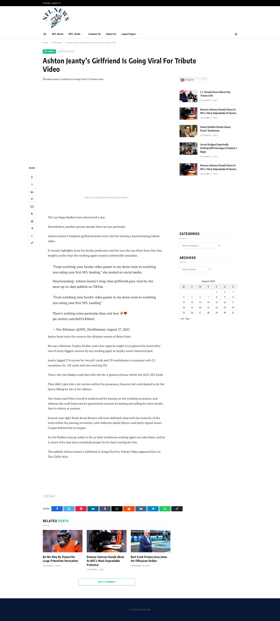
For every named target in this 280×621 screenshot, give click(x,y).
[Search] (235, 34)
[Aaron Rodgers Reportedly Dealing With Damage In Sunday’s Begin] (188, 148)
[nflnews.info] (56, 18)
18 (184, 307)
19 (192, 307)
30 (225, 312)
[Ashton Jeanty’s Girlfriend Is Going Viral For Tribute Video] (106, 119)
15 (217, 302)
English (189, 79)
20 (200, 307)
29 (217, 312)
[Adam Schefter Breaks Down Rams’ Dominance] (188, 131)
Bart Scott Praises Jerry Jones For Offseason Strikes (149, 559)
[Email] (32, 206)
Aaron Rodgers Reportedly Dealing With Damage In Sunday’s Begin (218, 148)
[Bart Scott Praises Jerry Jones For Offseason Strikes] (150, 541)
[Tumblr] (32, 213)
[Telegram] (32, 228)
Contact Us (94, 34)
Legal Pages (129, 34)
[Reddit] (32, 221)
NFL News (58, 34)
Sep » (188, 318)
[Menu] (45, 34)
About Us (111, 34)
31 (233, 312)
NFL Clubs (74, 34)
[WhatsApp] (32, 235)
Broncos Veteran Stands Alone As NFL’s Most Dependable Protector (105, 561)
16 (225, 302)
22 (217, 307)
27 (200, 312)
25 (184, 312)
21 (208, 307)
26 (192, 312)
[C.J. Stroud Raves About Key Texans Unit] (188, 96)
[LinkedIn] (32, 192)
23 (225, 307)
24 (233, 307)
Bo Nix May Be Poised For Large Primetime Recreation (60, 559)
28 (208, 312)
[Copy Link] (32, 243)
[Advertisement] (178, 17)
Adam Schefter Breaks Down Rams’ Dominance (215, 128)
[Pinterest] (32, 199)
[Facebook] (32, 177)
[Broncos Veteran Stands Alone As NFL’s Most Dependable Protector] (106, 541)
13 (200, 302)
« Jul (182, 318)
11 (184, 302)
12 (192, 302)
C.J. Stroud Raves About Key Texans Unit (215, 93)
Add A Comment (106, 582)
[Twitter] (32, 184)
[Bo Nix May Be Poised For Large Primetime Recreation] (62, 541)
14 (208, 302)
